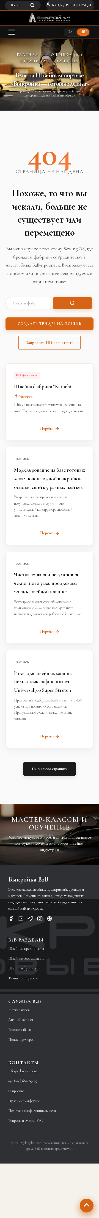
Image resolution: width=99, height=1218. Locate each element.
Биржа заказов (19, 1010)
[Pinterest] (49, 920)
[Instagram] (40, 920)
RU (84, 32)
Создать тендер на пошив (49, 323)
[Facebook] (11, 920)
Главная (27, 54)
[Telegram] (30, 920)
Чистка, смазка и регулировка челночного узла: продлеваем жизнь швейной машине (46, 583)
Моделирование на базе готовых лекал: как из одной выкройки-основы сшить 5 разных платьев (49, 478)
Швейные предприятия (26, 948)
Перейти (47, 428)
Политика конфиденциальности (32, 1110)
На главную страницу (49, 768)
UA (70, 32)
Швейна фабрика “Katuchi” (43, 386)
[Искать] (72, 303)
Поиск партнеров (21, 1039)
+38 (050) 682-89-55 (22, 1081)
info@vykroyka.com (22, 1071)
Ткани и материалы (23, 978)
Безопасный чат (19, 1029)
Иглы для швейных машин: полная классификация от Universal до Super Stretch (43, 681)
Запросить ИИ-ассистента (49, 342)
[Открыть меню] (12, 32)
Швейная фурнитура (24, 968)
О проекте (16, 1091)
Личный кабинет (20, 1019)
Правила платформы (24, 1101)
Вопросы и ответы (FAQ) (27, 1120)
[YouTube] (20, 920)
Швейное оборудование (26, 958)
